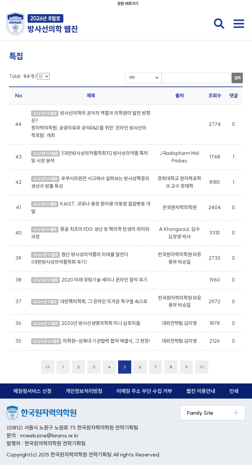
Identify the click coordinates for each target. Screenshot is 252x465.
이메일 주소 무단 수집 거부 (144, 391)
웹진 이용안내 (200, 391)
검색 (237, 77)
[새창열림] (41, 408)
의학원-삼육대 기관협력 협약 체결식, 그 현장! (106, 341)
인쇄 (234, 391)
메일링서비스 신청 (32, 391)
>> (202, 366)
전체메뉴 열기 (238, 23)
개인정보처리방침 (84, 391)
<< (47, 366)
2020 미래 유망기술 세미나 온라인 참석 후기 (104, 280)
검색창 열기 (219, 23)
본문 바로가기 (127, 3)
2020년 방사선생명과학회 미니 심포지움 (100, 323)
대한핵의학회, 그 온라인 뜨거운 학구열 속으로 (103, 301)
